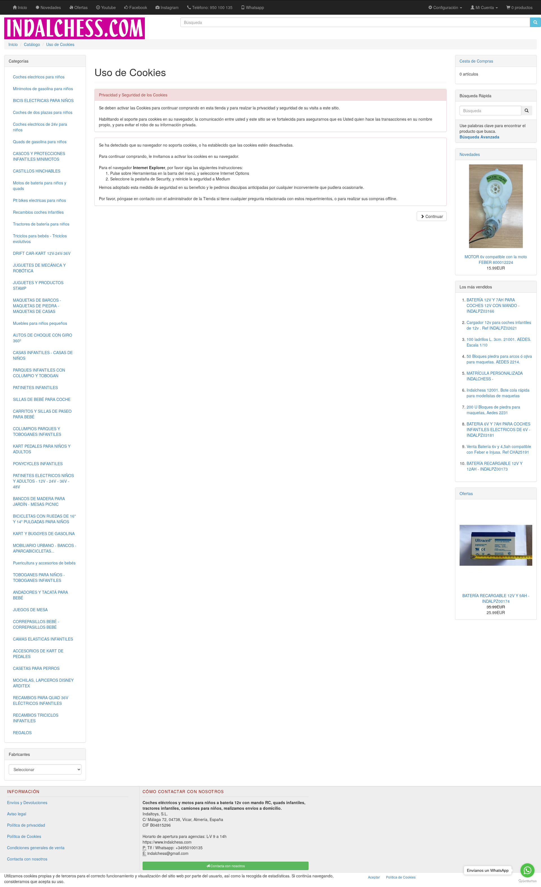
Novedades (470, 154)
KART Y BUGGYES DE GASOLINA (44, 533)
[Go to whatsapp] (527, 870)
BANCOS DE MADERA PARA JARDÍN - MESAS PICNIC (39, 501)
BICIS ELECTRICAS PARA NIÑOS (43, 100)
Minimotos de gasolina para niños (43, 88)
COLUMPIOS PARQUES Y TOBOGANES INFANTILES (37, 431)
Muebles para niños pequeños (40, 323)
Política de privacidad (26, 825)
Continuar (433, 216)
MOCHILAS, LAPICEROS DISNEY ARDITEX (43, 683)
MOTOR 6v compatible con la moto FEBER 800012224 (496, 259)
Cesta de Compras (476, 61)
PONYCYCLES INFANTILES (38, 463)
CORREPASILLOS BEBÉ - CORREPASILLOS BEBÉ (36, 624)
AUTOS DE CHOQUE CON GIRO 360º (42, 337)
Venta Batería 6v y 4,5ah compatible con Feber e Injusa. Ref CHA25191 (499, 449)
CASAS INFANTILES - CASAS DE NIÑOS (43, 355)
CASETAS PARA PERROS (36, 668)
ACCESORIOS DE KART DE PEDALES (38, 653)
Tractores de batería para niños (41, 224)
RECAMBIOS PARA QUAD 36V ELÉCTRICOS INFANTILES (40, 700)
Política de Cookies (24, 836)
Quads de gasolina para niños (39, 141)
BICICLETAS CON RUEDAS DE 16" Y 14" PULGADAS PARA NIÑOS (44, 518)
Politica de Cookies (401, 877)
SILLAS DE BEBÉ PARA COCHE (41, 399)
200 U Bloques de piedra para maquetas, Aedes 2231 (493, 409)
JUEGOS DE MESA (30, 609)
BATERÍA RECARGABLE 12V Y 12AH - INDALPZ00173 (494, 466)
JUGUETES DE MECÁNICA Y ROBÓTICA (39, 267)
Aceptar (374, 877)
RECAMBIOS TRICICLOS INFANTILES (35, 717)
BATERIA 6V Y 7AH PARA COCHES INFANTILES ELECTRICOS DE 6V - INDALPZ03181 (498, 429)
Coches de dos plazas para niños (42, 112)
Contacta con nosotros (27, 859)
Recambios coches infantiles (38, 212)
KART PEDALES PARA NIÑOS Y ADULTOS (41, 448)
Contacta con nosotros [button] (227, 865)
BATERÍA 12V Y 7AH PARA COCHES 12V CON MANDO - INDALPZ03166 (493, 305)
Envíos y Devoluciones (27, 802)
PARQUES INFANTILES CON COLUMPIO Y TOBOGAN (39, 372)
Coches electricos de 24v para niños (40, 127)
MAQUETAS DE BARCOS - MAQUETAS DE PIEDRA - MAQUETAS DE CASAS (37, 305)
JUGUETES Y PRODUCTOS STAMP (38, 285)
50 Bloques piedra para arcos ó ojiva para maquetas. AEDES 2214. (499, 359)
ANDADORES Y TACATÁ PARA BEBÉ (40, 595)
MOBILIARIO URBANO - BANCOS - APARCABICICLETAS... (44, 548)
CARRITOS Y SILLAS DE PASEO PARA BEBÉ (42, 414)
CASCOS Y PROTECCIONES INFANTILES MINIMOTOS (39, 156)
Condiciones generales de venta (36, 847)
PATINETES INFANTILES (35, 387)
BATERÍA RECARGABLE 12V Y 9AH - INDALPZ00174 (495, 598)
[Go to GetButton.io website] (527, 881)
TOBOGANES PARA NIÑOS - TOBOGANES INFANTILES (39, 577)
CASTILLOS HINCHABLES (36, 171)
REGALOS (22, 732)
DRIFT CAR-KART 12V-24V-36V (41, 253)
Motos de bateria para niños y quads (39, 185)
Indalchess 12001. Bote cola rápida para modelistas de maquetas (498, 392)
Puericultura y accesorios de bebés (44, 563)
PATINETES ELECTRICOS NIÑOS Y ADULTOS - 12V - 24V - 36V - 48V (43, 481)
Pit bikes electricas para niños (39, 200)
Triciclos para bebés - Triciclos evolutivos (40, 238)
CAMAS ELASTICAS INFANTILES (43, 639)
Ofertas (466, 493)
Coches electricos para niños (39, 77)
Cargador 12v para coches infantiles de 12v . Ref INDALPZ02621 (499, 325)
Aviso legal (16, 814)
